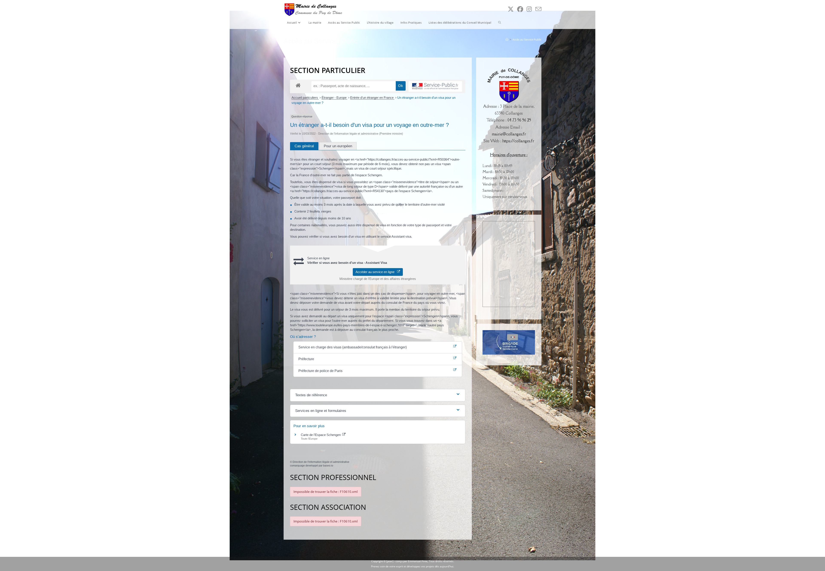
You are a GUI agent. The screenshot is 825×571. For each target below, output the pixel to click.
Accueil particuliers (305, 97)
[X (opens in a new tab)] (510, 9)
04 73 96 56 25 (519, 120)
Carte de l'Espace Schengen (321, 435)
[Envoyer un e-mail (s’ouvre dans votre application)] (538, 9)
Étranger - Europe (334, 97)
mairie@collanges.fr (509, 134)
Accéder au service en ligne (376, 272)
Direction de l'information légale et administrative (321, 461)
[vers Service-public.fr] (435, 86)
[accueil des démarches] (298, 85)
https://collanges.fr (518, 140)
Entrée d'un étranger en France (372, 97)
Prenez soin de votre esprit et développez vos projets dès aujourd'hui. (412, 566)
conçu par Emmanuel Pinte (412, 561)
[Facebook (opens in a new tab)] (520, 9)
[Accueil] (507, 39)
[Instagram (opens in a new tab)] (529, 9)
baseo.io (328, 465)
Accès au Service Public (526, 39)
